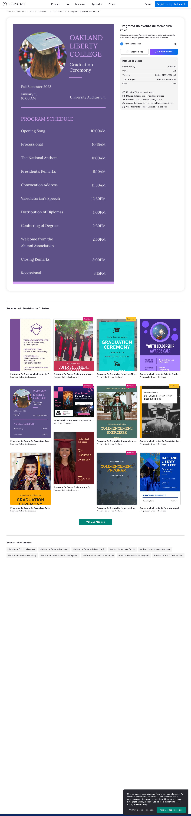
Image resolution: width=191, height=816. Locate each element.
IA (68, 4)
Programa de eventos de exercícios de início (160, 441)
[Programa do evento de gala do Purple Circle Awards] (160, 345)
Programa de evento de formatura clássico (117, 508)
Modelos (80, 4)
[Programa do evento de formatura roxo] (30, 412)
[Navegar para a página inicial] (14, 4)
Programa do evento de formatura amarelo (30, 508)
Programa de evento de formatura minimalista (117, 374)
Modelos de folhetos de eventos (54, 549)
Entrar (148, 4)
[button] (134, 52)
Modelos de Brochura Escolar (122, 549)
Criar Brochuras (20, 11)
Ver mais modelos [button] (95, 522)
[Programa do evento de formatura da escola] (74, 458)
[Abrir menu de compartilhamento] (175, 44)
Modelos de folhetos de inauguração (89, 549)
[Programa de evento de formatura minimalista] (117, 345)
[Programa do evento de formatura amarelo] (30, 479)
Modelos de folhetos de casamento (155, 549)
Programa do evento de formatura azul (159, 508)
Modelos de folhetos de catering (22, 555)
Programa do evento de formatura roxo (30, 441)
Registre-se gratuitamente (171, 4)
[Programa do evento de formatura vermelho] (74, 345)
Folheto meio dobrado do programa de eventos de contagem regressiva (74, 420)
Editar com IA (165, 51)
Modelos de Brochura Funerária (21, 549)
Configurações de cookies (141, 810)
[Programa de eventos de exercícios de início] (160, 412)
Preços (112, 4)
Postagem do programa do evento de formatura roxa (30, 374)
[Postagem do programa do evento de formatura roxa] (30, 345)
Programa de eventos (58, 11)
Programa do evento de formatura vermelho (74, 374)
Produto (55, 4)
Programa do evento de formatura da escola (74, 487)
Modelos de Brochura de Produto (168, 555)
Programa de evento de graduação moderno (117, 441)
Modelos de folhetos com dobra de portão (59, 555)
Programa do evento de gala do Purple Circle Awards (160, 374)
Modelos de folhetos (38, 11)
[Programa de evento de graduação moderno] (117, 412)
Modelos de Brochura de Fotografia (133, 555)
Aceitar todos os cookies (171, 810)
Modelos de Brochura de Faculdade (98, 555)
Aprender (96, 4)
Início (9, 11)
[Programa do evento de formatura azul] (160, 479)
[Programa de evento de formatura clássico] (117, 479)
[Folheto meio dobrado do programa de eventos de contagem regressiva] (74, 401)
